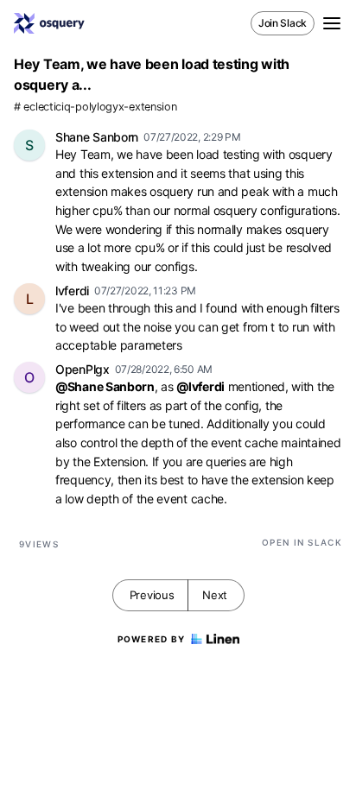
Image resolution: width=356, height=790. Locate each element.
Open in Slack (302, 542)
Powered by (152, 639)
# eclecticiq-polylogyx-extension (95, 106)
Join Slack (282, 22)
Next (214, 595)
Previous (152, 595)
